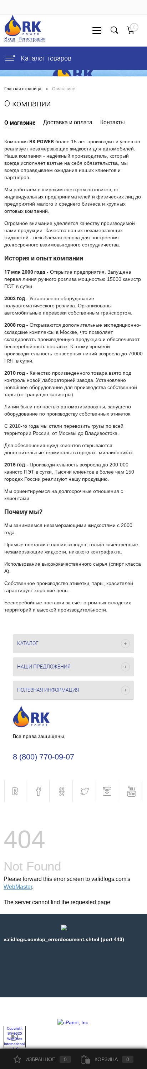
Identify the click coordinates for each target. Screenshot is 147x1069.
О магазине (19, 122)
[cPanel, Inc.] (73, 1022)
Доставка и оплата (67, 122)
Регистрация (32, 39)
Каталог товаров (45, 58)
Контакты (112, 122)
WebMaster (18, 887)
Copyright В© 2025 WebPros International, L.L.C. (15, 1038)
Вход (9, 39)
